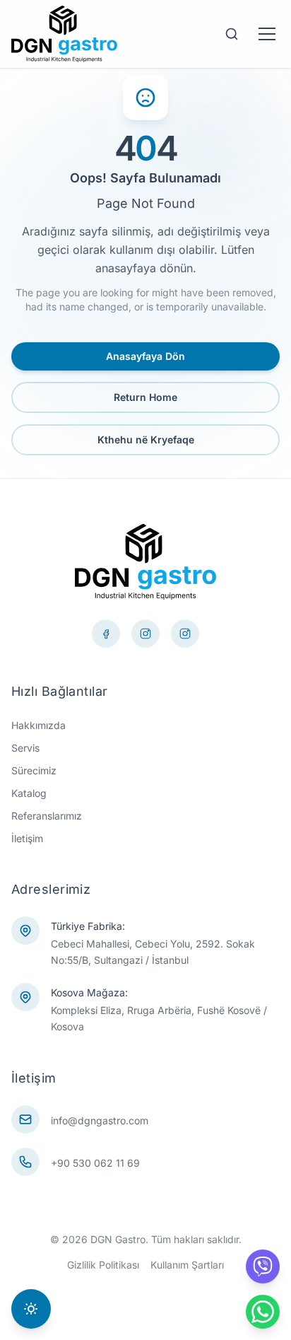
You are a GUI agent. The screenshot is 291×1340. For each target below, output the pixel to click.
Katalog (29, 793)
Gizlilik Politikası (103, 1265)
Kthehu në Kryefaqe (145, 439)
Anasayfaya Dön (145, 356)
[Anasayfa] (64, 34)
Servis (25, 748)
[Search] (232, 34)
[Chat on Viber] (263, 1266)
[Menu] (267, 34)
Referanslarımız (46, 816)
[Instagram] (185, 633)
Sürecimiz (34, 770)
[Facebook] (106, 633)
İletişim (27, 838)
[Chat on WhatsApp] (263, 1312)
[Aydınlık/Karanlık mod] (31, 1309)
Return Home (145, 397)
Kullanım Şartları (187, 1265)
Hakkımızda (38, 725)
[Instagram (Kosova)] (145, 633)
